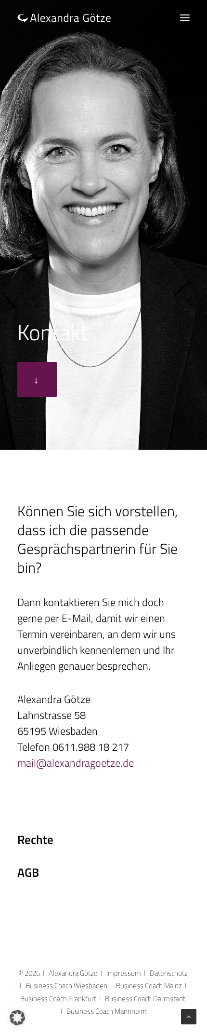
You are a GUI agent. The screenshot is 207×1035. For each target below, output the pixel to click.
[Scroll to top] (188, 1015)
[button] (185, 17)
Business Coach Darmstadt (145, 998)
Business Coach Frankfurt (58, 998)
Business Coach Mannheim (106, 1011)
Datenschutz (169, 973)
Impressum (123, 973)
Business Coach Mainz (149, 985)
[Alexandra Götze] (64, 17)
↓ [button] (37, 379)
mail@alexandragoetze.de (75, 763)
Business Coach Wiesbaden (66, 985)
